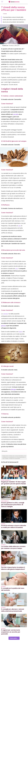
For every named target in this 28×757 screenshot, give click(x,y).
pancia (3, 325)
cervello (15, 114)
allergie (13, 389)
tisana (20, 331)
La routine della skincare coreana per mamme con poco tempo (13, 547)
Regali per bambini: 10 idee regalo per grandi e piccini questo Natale (13, 483)
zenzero (5, 314)
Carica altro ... (14, 638)
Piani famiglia (5, 501)
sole (16, 268)
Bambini (3, 523)
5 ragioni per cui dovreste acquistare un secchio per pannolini (10, 632)
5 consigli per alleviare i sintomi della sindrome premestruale (12, 610)
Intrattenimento (6, 480)
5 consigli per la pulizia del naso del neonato (12, 589)
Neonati (3, 544)
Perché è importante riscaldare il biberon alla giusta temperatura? (13, 568)
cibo (19, 225)
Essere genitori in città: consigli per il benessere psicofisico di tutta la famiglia (12, 504)
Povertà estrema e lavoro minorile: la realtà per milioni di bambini (13, 526)
